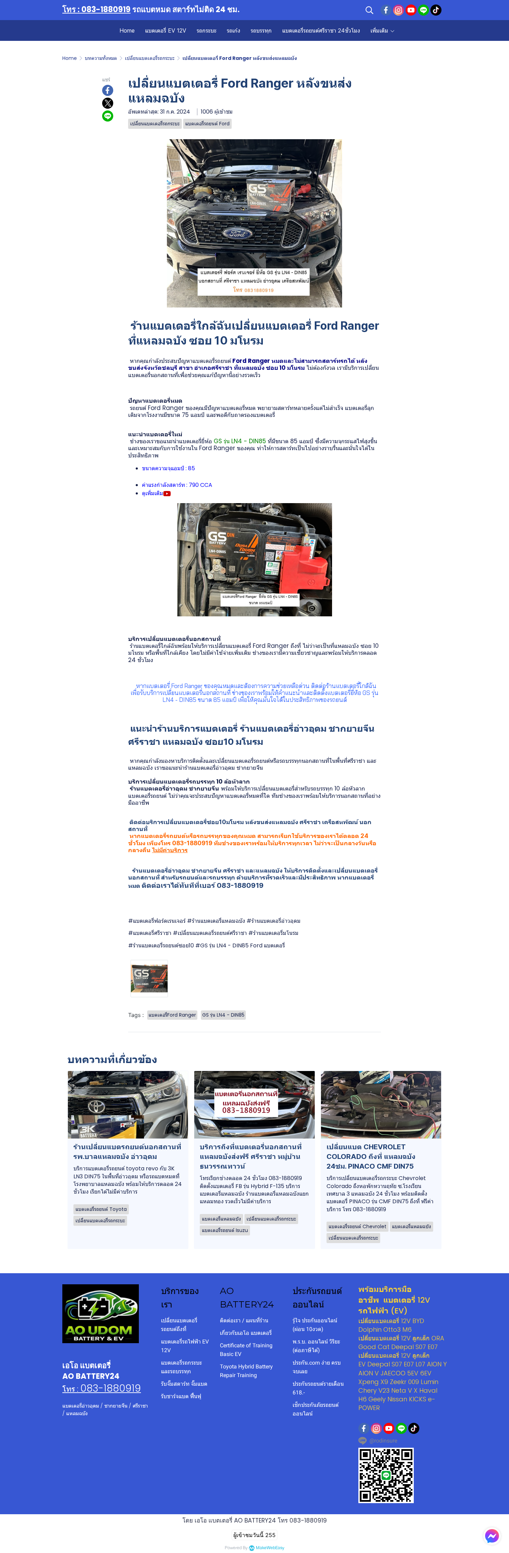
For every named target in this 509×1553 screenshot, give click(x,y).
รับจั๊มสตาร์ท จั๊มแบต (184, 1384)
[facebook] (386, 10)
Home (69, 58)
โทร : (71, 1389)
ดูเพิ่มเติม (152, 493)
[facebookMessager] (492, 1536)
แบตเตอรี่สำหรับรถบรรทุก (302, 788)
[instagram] (398, 10)
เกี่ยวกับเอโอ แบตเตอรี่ (246, 1333)
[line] (423, 10)
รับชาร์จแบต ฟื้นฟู (181, 1396)
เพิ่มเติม (380, 30)
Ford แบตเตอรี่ (267, 945)
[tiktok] (435, 10)
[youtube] (411, 10)
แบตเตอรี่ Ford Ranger (259, 646)
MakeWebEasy (270, 1548)
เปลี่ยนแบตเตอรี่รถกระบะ (150, 58)
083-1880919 (110, 1388)
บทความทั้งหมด (101, 58)
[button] (369, 10)
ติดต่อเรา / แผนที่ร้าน (244, 1320)
